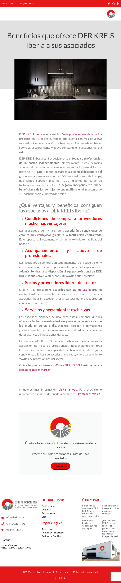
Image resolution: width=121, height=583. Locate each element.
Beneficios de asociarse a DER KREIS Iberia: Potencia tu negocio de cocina (90, 511)
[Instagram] (113, 3)
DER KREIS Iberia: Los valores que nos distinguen (89, 524)
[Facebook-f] (109, 3)
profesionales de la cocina (85, 134)
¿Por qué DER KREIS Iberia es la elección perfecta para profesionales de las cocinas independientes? (110, 528)
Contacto (60, 466)
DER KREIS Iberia (30, 134)
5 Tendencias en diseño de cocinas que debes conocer (110, 509)
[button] (3, 14)
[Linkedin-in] (118, 3)
